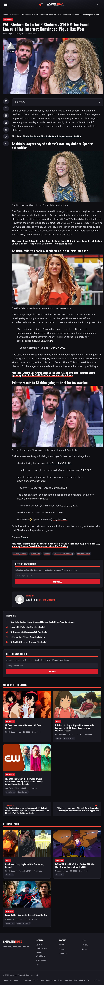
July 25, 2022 (60, 519)
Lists (37, 965)
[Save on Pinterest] (6, 101)
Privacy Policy (79, 980)
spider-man (10, 923)
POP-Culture (41, 960)
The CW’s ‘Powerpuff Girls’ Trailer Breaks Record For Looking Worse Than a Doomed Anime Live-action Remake (24, 781)
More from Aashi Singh (48, 600)
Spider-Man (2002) (23, 923)
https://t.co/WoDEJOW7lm (38, 340)
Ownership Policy (94, 980)
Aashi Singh (7, 34)
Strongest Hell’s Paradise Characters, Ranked (28, 627)
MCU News (9, 911)
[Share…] (6, 143)
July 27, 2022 (58, 347)
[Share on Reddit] (6, 123)
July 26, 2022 (59, 488)
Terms (84, 949)
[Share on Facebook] (6, 115)
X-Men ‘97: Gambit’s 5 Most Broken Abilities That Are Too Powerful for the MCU (75, 865)
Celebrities (14, 15)
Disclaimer (27, 980)
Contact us (7, 980)
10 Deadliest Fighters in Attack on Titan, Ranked (29, 642)
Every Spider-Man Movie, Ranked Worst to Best (26, 915)
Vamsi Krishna (60, 734)
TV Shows (59, 860)
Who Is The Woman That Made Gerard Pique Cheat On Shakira (52, 136)
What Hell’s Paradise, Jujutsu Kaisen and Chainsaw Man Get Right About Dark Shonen (42, 622)
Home (5, 15)
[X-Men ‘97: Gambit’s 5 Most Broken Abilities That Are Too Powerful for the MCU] (77, 843)
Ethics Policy (51, 980)
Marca (24, 537)
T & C (60, 980)
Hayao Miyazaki (69, 738)
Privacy (85, 945)
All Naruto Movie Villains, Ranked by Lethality (28, 637)
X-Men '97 (59, 875)
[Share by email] (6, 130)
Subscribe (57, 582)
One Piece (9, 875)
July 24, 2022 (83, 470)
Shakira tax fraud (83, 554)
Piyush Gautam (11, 732)
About (61, 945)
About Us (17, 980)
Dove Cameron (23, 792)
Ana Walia (9, 788)
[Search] (98, 4)
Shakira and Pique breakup (63, 554)
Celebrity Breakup (20, 554)
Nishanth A (59, 871)
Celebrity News (42, 948)
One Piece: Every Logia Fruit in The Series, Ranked (24, 865)
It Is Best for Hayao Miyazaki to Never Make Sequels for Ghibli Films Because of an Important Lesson (74, 728)
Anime (58, 721)
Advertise (63, 953)
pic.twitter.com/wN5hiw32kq (32, 498)
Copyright (68, 980)
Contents (20, 102)
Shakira (47, 554)
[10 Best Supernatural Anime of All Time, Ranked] (27, 704)
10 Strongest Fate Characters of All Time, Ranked (29, 632)
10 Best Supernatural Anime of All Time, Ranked (23, 726)
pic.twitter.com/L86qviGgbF (32, 481)
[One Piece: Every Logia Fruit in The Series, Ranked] (27, 843)
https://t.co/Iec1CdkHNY (59, 463)
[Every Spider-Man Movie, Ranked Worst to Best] (27, 894)
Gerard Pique (35, 554)
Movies (39, 952)
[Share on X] (6, 108)
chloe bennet (10, 792)
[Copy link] (6, 136)
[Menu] (6, 4)
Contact (62, 949)
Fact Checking (38, 980)
